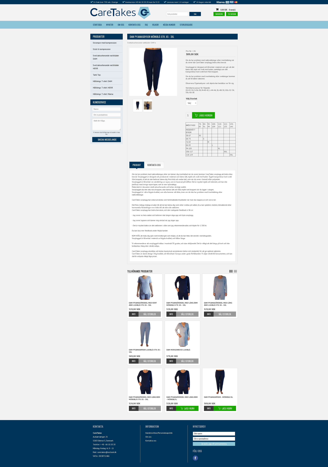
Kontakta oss (150, 440)
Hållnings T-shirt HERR (103, 87)
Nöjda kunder (169, 24)
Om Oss (121, 24)
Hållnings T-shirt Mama (103, 94)
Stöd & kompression (101, 49)
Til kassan (232, 14)
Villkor (155, 24)
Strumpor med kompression (104, 42)
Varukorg (219, 14)
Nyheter (109, 24)
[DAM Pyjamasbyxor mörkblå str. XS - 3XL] (137, 105)
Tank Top (97, 74)
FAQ (146, 24)
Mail (94, 452)
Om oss (148, 437)
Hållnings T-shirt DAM (102, 81)
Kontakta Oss (134, 24)
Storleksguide (186, 24)
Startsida (97, 24)
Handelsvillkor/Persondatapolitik (158, 433)
